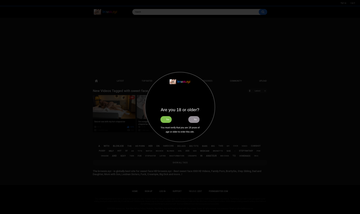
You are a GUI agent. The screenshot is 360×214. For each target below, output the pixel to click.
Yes (167, 119)
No (195, 119)
